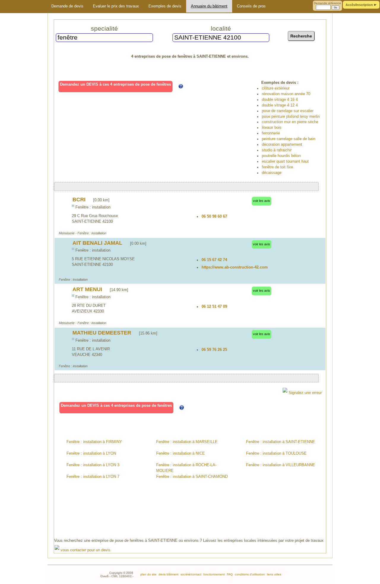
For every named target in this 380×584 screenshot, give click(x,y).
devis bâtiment (168, 574)
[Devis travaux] (21, 6)
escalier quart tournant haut (285, 161)
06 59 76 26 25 (214, 350)
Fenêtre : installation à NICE (180, 453)
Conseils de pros (251, 6)
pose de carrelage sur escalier (288, 111)
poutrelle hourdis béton (281, 156)
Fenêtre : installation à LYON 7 (92, 477)
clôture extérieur (275, 88)
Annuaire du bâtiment (209, 6)
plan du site (148, 574)
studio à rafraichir (277, 150)
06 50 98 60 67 (214, 216)
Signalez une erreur (304, 393)
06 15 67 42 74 (214, 260)
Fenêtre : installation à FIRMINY (94, 442)
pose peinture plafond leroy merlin (291, 116)
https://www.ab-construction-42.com (235, 267)
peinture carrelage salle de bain (288, 139)
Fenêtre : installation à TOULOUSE (276, 453)
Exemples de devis (164, 6)
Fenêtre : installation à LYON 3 (92, 465)
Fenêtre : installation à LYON (91, 453)
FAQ (229, 574)
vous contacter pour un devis (84, 550)
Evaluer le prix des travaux (116, 6)
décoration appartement (282, 144)
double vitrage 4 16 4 (280, 100)
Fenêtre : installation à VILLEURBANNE (280, 465)
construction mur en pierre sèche (290, 122)
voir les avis (261, 200)
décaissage (271, 173)
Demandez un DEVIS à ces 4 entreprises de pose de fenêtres (115, 84)
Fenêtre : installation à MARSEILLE (187, 442)
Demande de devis (67, 6)
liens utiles (273, 574)
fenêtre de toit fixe (277, 167)
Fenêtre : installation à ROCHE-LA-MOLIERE (186, 468)
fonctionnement (213, 574)
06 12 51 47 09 (214, 306)
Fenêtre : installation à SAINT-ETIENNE (280, 442)
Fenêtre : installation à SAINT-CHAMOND (192, 477)
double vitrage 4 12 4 (280, 105)
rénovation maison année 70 (286, 94)
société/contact (190, 574)
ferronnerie (271, 133)
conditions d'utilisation (249, 574)
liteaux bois (271, 127)
